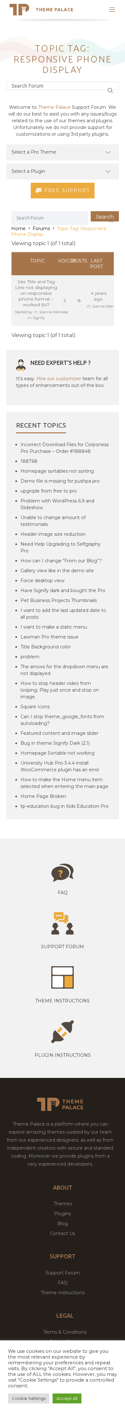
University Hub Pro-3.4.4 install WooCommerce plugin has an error (60, 766)
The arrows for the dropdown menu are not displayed (64, 670)
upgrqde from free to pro (49, 491)
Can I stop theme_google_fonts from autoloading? (62, 720)
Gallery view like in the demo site (57, 571)
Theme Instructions (63, 1293)
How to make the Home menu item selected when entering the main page (64, 783)
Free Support (67, 190)
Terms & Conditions (65, 1332)
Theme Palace (55, 9)
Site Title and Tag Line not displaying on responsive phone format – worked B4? (36, 293)
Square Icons (35, 707)
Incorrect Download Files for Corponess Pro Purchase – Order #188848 (65, 448)
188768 (29, 461)
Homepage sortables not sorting (57, 471)
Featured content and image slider (59, 733)
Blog (62, 1223)
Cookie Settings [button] (29, 1398)
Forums (41, 228)
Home (18, 228)
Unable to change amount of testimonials (53, 521)
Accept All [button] (67, 1398)
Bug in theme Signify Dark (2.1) (55, 743)
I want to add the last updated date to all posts (63, 613)
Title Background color (46, 647)
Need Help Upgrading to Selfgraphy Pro (61, 547)
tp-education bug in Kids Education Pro (65, 806)
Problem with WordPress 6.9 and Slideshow (57, 504)
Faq (63, 892)
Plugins (62, 1213)
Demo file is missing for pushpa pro (60, 481)
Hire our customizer (59, 378)
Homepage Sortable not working (58, 753)
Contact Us (62, 1233)
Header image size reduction (53, 534)
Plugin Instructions (63, 1055)
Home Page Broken (43, 796)
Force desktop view (42, 580)
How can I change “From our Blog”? (61, 561)
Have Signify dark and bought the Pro (63, 590)
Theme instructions (62, 1001)
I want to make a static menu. (54, 627)
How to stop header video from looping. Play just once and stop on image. (60, 690)
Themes (63, 1204)
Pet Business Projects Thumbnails (59, 600)
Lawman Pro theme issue (50, 637)
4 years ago (98, 296)
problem (30, 657)
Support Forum (62, 947)
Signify (39, 318)
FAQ (63, 1283)
